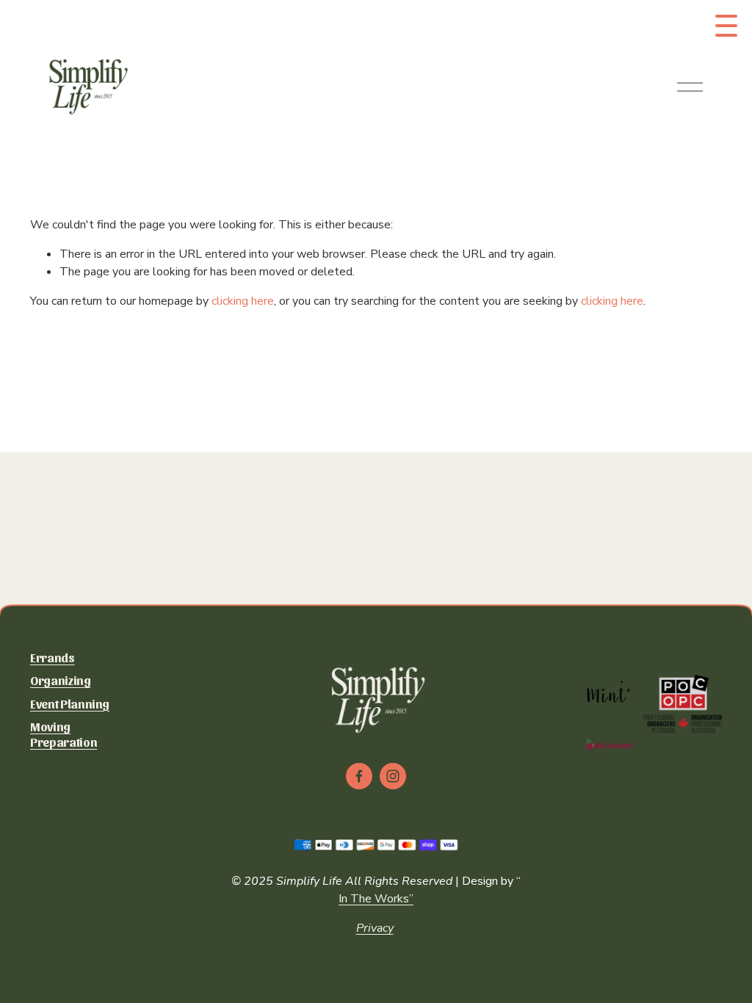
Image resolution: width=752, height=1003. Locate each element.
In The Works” (376, 899)
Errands (52, 657)
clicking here (243, 301)
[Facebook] (359, 776)
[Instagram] (393, 776)
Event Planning (69, 703)
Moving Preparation (63, 734)
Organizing (60, 680)
